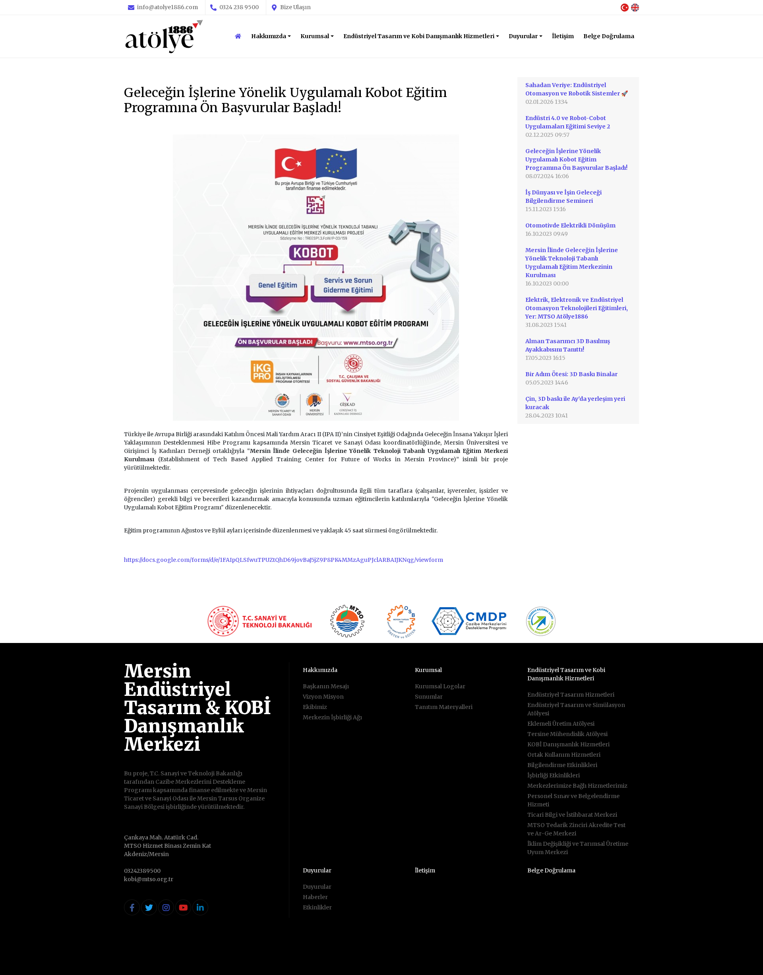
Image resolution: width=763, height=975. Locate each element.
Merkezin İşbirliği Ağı (332, 717)
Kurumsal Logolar (440, 686)
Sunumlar (429, 696)
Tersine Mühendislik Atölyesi (567, 734)
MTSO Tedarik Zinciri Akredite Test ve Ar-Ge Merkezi (576, 829)
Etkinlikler (317, 907)
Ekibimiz (315, 707)
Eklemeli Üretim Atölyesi (561, 723)
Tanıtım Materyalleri (444, 707)
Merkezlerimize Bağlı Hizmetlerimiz (577, 785)
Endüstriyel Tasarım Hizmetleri (570, 694)
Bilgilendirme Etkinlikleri (562, 765)
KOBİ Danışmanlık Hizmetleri (568, 744)
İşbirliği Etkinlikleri (553, 775)
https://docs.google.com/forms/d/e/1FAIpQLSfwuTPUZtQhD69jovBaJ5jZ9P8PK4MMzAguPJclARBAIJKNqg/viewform (283, 559)
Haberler (315, 897)
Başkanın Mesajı (326, 686)
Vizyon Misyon (323, 696)
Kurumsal (314, 36)
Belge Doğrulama (608, 36)
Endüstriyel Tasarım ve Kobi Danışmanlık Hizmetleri (418, 36)
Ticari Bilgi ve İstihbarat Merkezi (572, 814)
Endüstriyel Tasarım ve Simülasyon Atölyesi (576, 709)
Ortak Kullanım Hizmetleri (563, 754)
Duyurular (523, 36)
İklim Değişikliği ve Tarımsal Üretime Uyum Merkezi (577, 848)
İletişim (563, 36)
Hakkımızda (268, 36)
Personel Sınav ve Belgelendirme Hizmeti (573, 800)
